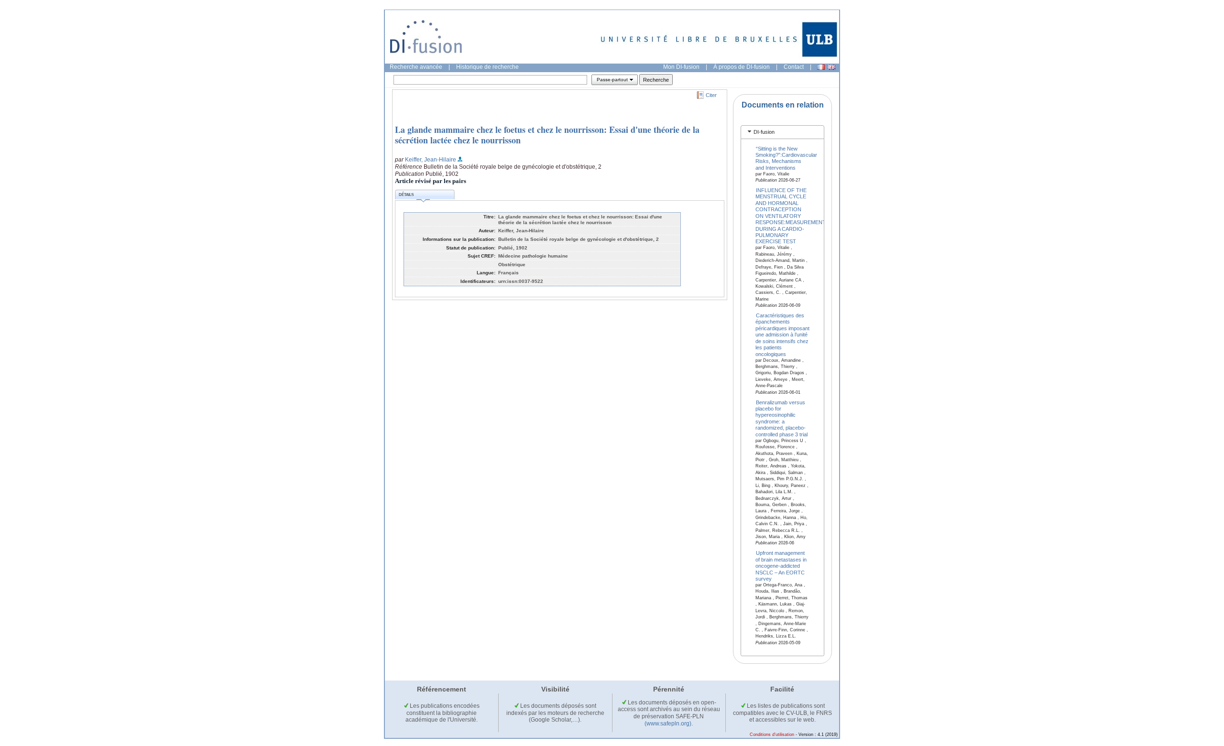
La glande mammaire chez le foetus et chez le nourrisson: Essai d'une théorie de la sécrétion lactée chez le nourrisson (547, 134)
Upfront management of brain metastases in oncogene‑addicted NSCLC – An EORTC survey (781, 566)
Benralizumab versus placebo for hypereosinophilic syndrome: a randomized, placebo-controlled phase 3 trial (781, 418)
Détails (406, 195)
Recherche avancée (416, 67)
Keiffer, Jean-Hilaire (430, 159)
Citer (711, 95)
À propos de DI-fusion (741, 67)
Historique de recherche (487, 67)
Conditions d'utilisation (772, 734)
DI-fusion (764, 132)
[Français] (821, 67)
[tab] (782, 132)
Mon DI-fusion (681, 67)
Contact (794, 67)
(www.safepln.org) (668, 723)
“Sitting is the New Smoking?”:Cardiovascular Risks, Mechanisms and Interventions (786, 157)
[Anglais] (831, 67)
